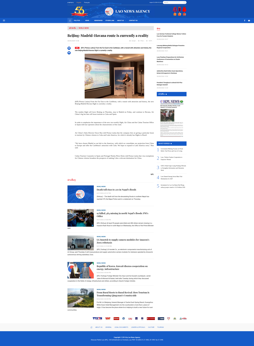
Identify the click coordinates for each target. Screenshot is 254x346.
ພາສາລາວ (70, 2)
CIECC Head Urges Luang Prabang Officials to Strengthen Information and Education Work (173, 168)
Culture (151, 327)
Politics (77, 20)
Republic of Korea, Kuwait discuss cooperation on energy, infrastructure (122, 267)
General (108, 327)
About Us (120, 20)
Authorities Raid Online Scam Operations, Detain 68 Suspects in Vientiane (170, 72)
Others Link (109, 20)
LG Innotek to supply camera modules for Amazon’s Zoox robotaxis (123, 241)
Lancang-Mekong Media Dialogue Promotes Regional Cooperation (170, 46)
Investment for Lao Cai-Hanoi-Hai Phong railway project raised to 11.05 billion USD (173, 186)
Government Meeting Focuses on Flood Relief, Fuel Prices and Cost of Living (172, 150)
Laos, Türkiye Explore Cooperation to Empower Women (171, 158)
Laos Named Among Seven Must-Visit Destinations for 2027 (171, 177)
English (79, 2)
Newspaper (98, 20)
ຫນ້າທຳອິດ (72, 28)
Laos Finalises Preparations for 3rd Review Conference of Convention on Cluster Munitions (170, 59)
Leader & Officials (138, 327)
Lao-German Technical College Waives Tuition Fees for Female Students (171, 35)
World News (84, 28)
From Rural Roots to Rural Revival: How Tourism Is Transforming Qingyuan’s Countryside (123, 294)
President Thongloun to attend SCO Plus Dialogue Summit (169, 84)
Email (134, 41)
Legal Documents (121, 327)
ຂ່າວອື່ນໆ (71, 180)
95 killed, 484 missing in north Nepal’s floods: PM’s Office (122, 215)
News (87, 20)
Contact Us (133, 20)
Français (87, 2)
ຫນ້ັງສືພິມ (161, 94)
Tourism (160, 327)
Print (142, 41)
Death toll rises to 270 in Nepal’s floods (116, 189)
